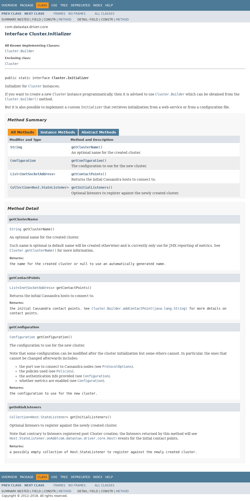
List (14, 174)
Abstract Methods (99, 132)
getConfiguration (87, 161)
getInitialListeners (89, 187)
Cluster (12, 64)
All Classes (105, 13)
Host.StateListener (49, 187)
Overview (9, 5)
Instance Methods (58, 132)
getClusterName (85, 147)
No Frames (77, 13)
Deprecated (80, 5)
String (16, 147)
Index (97, 5)
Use (54, 5)
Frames (59, 13)
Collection (20, 187)
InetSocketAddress (36, 174)
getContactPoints (87, 174)
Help (109, 5)
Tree (64, 5)
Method (65, 19)
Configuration (23, 161)
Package (26, 5)
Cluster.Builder (19, 51)
